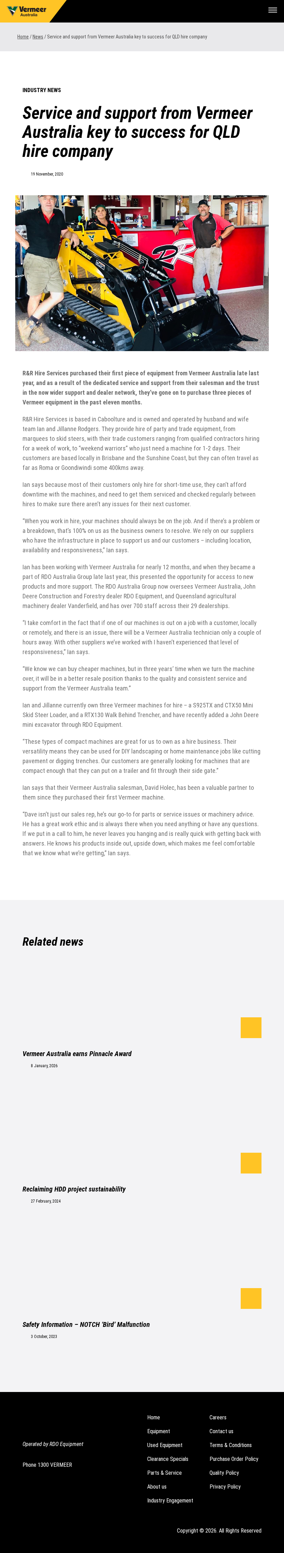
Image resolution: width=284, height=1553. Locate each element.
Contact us (221, 1431)
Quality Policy (224, 1473)
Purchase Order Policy (234, 1459)
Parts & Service (164, 1473)
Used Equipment (165, 1445)
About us (157, 1486)
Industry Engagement (170, 1500)
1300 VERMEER (55, 1465)
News (38, 36)
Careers (218, 1417)
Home (23, 36)
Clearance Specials (167, 1459)
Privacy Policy (225, 1486)
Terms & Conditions (231, 1445)
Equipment (158, 1431)
